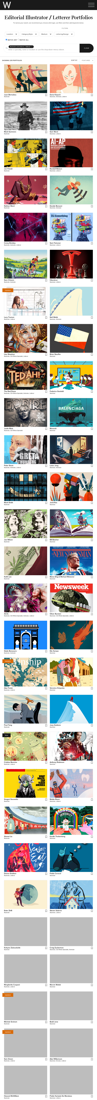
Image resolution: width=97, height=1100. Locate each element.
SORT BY (74, 60)
